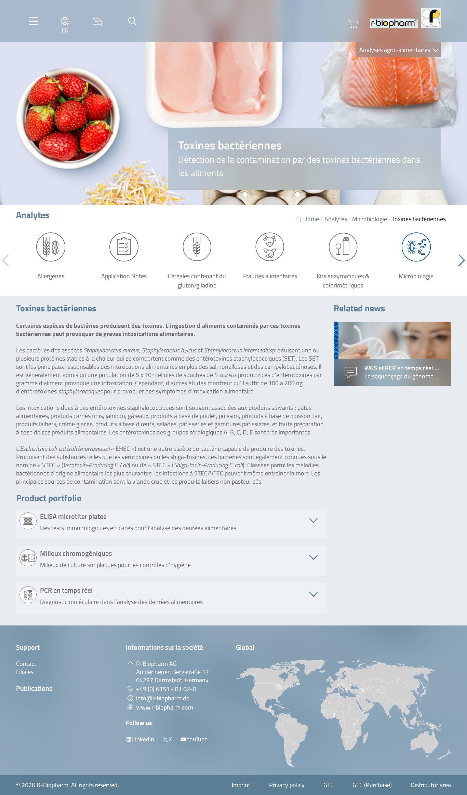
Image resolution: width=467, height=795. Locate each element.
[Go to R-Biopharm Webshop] (353, 24)
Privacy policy (287, 785)
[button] (459, 260)
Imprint (241, 785)
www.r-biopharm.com (164, 707)
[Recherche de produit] (97, 21)
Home (311, 219)
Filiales (25, 671)
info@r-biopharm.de (162, 698)
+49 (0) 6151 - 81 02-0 (166, 688)
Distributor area (431, 785)
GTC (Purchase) (372, 785)
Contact (26, 663)
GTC (328, 785)
